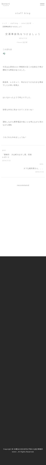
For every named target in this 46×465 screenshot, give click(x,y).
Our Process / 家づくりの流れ (16, 279)
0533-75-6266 (17, 394)
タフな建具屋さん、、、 (34, 168)
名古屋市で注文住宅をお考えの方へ (18, 286)
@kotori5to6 (15, 421)
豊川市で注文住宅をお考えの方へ (17, 293)
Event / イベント (10, 348)
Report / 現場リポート (13, 342)
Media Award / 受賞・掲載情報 (16, 329)
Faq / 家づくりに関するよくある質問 (19, 355)
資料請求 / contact (15, 426)
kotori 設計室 (26, 23)
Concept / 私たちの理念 (13, 266)
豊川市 (36, 415)
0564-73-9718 (17, 391)
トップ (4, 23)
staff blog (14, 23)
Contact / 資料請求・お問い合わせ (18, 361)
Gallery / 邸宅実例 (11, 273)
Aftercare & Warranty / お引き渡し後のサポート (22, 307)
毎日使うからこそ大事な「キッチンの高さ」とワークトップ (30, 212)
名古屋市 (28, 415)
